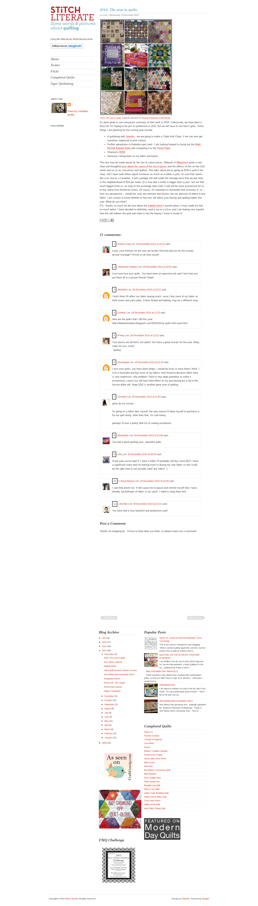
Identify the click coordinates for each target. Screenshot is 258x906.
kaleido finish (155, 205)
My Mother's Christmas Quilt (157, 770)
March (107, 729)
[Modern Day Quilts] (162, 839)
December (109, 654)
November (109, 696)
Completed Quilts (63, 77)
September (109, 704)
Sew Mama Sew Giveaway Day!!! (119, 674)
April (106, 725)
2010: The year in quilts (118, 10)
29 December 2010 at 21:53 (149, 362)
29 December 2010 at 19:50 (157, 267)
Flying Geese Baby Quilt (155, 797)
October (108, 700)
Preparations (167, 685)
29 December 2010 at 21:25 (146, 312)
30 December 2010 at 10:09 (154, 481)
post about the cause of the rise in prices (144, 166)
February (109, 733)
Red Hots (148, 766)
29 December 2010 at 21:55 (146, 396)
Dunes (147, 747)
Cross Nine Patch (152, 800)
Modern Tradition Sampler (156, 751)
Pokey (121, 335)
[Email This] (101, 220)
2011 (104, 646)
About (55, 59)
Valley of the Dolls (152, 804)
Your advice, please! (113, 662)
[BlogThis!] (105, 220)
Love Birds (149, 743)
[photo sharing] (136, 113)
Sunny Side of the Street (155, 758)
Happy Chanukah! (112, 691)
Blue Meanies (150, 774)
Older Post (109, 617)
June (107, 717)
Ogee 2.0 (148, 732)
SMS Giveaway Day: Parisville (162, 671)
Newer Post (195, 617)
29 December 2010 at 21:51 (144, 335)
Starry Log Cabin (152, 789)
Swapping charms (112, 678)
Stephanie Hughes (127, 267)
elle (120, 454)
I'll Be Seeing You (152, 781)
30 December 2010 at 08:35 (142, 454)
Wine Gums (149, 762)
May (106, 721)
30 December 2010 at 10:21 (147, 504)
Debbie (122, 312)
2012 (104, 642)
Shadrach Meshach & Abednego (156, 118)
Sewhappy (123, 362)
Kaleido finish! (110, 666)
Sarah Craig (124, 244)
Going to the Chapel (153, 755)
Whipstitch (182, 162)
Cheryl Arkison (126, 481)
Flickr (55, 71)
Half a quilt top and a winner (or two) (120, 670)
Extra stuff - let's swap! (114, 683)
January (108, 737)
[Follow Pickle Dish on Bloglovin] (67, 47)
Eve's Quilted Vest (152, 778)
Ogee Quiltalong (62, 83)
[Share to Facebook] (112, 220)
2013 (104, 638)
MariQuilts (123, 435)
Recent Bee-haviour (113, 687)
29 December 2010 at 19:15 (150, 244)
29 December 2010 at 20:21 (147, 289)
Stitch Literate (71, 899)
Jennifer (130, 136)
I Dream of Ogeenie (153, 739)
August (107, 708)
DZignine (186, 899)
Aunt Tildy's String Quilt (154, 808)
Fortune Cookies (151, 736)
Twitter (55, 65)
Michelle (122, 289)
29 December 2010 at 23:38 (148, 435)
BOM (122, 152)
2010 (104, 650)
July (106, 713)
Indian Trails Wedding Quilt (156, 793)
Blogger (205, 899)
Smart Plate (163, 148)
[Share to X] (108, 220)
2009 (104, 743)
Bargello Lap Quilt (152, 785)
